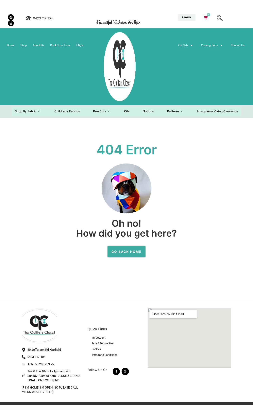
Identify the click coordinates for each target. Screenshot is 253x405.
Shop (23, 45)
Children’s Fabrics (67, 111)
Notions (148, 111)
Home (10, 45)
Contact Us (238, 45)
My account (99, 337)
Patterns (173, 111)
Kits (127, 111)
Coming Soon (209, 45)
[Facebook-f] (116, 371)
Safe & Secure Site (102, 343)
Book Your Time (60, 45)
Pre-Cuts (99, 111)
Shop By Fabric (26, 111)
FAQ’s (79, 45)
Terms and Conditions (104, 354)
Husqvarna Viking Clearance (217, 111)
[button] (220, 19)
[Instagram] (125, 371)
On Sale (183, 45)
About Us (38, 45)
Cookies (96, 349)
